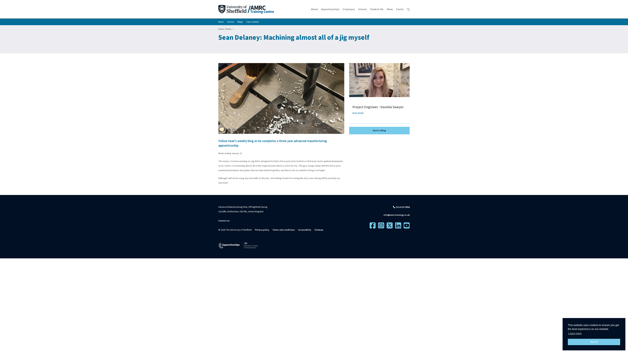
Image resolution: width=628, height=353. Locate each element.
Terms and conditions (283, 230)
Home (221, 29)
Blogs (240, 22)
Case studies (252, 22)
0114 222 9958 (403, 207)
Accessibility (304, 230)
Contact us (224, 220)
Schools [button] (362, 9)
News (221, 22)
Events (400, 9)
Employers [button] (349, 9)
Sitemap (318, 230)
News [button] (390, 9)
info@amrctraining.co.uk (397, 215)
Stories (230, 22)
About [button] (314, 9)
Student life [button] (377, 9)
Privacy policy (262, 230)
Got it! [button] (594, 342)
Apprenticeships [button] (330, 9)
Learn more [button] (575, 333)
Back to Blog (379, 130)
